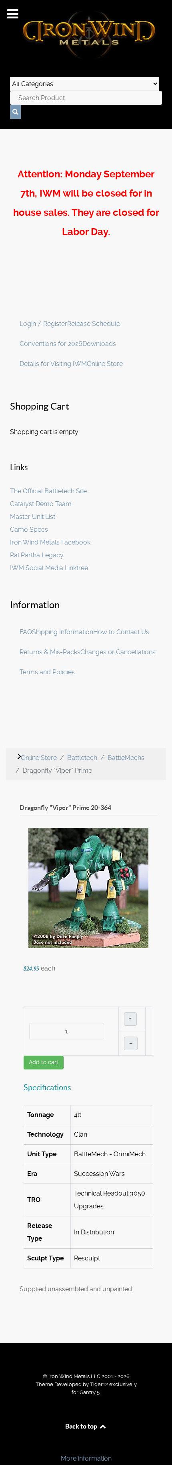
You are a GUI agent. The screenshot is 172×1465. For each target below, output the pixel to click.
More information (86, 1458)
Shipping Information (62, 632)
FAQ (26, 632)
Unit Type (42, 1154)
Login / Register (43, 324)
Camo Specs (29, 529)
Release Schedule (93, 324)
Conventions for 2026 (51, 344)
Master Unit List (32, 516)
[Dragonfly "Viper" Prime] (88, 887)
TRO (33, 1200)
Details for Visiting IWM (53, 364)
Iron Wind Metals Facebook (50, 542)
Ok (9, 1445)
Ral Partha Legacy (37, 555)
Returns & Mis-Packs (50, 652)
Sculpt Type (45, 1258)
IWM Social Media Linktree (49, 568)
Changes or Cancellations (118, 652)
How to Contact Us (121, 632)
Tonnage (40, 1115)
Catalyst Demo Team (41, 504)
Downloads (99, 344)
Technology (45, 1134)
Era (32, 1174)
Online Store (105, 364)
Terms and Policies (47, 672)
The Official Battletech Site (48, 491)
